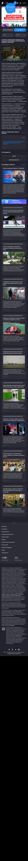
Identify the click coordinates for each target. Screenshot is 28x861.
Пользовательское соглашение (8, 542)
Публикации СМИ (5, 552)
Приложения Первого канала (7, 534)
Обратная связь (5, 544)
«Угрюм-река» (21, 594)
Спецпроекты (4, 529)
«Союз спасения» (13, 594)
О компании (4, 526)
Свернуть (14, 523)
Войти (24, 2)
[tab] (8, 29)
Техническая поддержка (7, 547)
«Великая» (12, 595)
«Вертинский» (18, 595)
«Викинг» (3, 595)
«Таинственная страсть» (6, 596)
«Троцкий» (8, 595)
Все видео (4, 539)
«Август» (17, 592)
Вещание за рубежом (18, 560)
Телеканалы (12, 625)
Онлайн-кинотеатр (5, 531)
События (3, 550)
